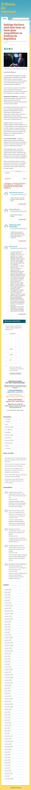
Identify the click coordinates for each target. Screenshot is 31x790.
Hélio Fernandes (9, 427)
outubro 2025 (8, 616)
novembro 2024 (9, 645)
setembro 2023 (9, 682)
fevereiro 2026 (8, 605)
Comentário (13, 333)
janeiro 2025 (8, 640)
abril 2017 (7, 776)
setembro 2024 (9, 651)
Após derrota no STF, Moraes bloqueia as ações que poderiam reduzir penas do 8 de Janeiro (16, 459)
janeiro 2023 (8, 701)
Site (10, 360)
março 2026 (8, 603)
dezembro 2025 (9, 611)
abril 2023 (7, 693)
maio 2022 (7, 717)
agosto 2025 (8, 621)
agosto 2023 (8, 685)
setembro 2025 (9, 619)
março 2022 (8, 722)
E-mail (11, 354)
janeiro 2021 (8, 738)
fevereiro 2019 (8, 773)
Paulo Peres (8, 437)
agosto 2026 (8, 589)
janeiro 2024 (8, 672)
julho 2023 (7, 688)
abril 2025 (7, 632)
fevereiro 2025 (8, 637)
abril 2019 (7, 768)
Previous (7, 178)
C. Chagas (7, 419)
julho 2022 (7, 712)
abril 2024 (7, 664)
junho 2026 (8, 595)
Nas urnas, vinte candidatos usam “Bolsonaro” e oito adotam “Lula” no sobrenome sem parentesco (14, 470)
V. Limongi (7, 448)
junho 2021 (8, 730)
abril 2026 (7, 600)
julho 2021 (7, 728)
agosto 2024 (8, 653)
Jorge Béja (7, 432)
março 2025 (8, 635)
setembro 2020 (9, 746)
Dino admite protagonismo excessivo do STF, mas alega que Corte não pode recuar (17, 567)
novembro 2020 (9, 741)
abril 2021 (7, 733)
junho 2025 (8, 627)
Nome (11, 349)
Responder (22, 204)
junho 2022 (8, 714)
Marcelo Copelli (9, 435)
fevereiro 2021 (8, 736)
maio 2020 (7, 757)
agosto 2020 (8, 749)
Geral (6, 424)
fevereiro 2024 (8, 669)
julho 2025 (7, 624)
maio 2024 (7, 661)
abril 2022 (7, 720)
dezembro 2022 (9, 704)
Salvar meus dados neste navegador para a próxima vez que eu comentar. (17, 369)
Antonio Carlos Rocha (14, 510)
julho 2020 (7, 752)
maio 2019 (7, 765)
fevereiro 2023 (8, 698)
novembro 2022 (9, 706)
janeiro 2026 (8, 608)
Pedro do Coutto (9, 440)
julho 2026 (7, 592)
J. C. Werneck (18, 171)
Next (25, 178)
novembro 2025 (9, 613)
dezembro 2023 (9, 674)
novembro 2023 (9, 677)
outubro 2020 (8, 744)
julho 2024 (7, 656)
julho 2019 (7, 760)
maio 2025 (7, 629)
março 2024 (8, 666)
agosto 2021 (8, 725)
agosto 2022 (8, 709)
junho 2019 (8, 762)
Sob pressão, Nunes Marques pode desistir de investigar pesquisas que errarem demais (14, 480)
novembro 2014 (9, 778)
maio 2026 (7, 597)
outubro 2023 (8, 680)
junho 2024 (8, 658)
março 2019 (8, 770)
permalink (7, 172)
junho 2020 (8, 754)
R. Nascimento (8, 443)
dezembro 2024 (9, 643)
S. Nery (7, 445)
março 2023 (8, 696)
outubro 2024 (8, 648)
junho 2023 (8, 690)
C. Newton (7, 421)
